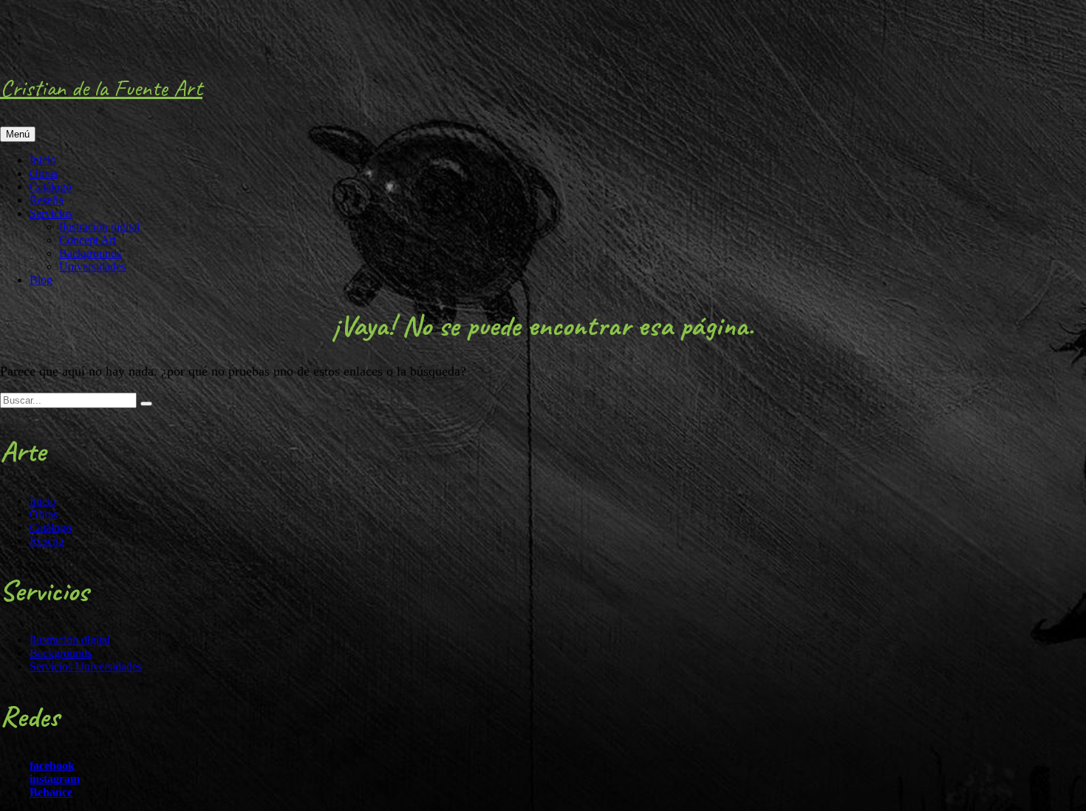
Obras (44, 173)
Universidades (92, 266)
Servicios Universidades (86, 666)
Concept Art (87, 240)
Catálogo (51, 186)
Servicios (51, 213)
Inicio (43, 160)
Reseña (47, 200)
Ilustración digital (99, 226)
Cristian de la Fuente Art (101, 87)
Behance (51, 792)
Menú (18, 134)
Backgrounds (90, 253)
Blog (41, 280)
